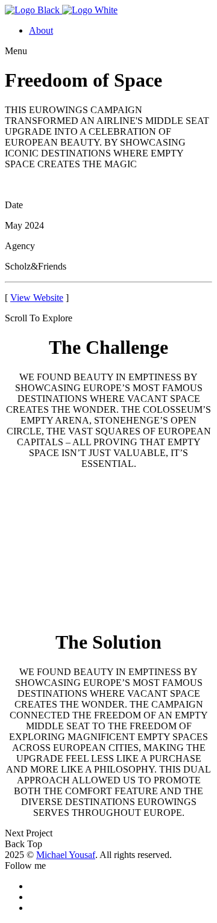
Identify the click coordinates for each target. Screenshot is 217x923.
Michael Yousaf (65, 855)
